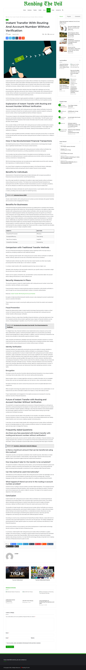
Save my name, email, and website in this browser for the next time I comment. (24, 643)
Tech (49, 10)
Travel (53, 10)
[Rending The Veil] (43, 4)
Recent (61, 16)
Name (7, 632)
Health (40, 10)
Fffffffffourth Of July (73, 111)
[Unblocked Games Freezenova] (13, 595)
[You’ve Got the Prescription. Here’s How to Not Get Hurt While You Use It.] (63, 49)
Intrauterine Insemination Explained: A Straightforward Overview (74, 89)
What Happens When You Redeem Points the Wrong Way (74, 34)
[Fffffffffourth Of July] (63, 113)
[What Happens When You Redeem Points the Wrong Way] (63, 34)
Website (32, 637)
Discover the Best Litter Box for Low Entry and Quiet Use (74, 28)
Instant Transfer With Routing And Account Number (23, 293)
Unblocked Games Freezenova (10, 600)
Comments (77, 16)
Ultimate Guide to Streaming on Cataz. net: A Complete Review (74, 125)
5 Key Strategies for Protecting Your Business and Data (46, 602)
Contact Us (58, 10)
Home (24, 10)
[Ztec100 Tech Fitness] (30, 595)
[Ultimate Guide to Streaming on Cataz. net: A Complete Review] (63, 125)
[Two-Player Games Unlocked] (63, 107)
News (44, 10)
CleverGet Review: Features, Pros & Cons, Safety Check (64, 66)
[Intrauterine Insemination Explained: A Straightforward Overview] (63, 41)
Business (30, 10)
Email (7, 637)
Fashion (35, 10)
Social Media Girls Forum (74, 117)
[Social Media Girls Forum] (63, 119)
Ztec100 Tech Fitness (28, 600)
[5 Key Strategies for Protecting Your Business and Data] (46, 595)
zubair (9, 34)
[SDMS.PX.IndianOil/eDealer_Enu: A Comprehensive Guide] (63, 131)
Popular (69, 16)
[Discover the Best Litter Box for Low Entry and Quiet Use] (63, 28)
